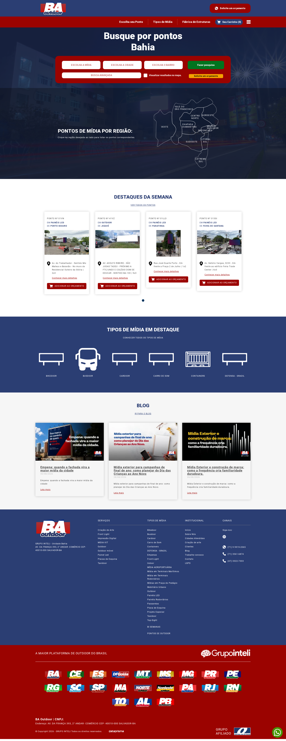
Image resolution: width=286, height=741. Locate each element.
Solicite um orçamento (232, 8)
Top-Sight (152, 620)
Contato (189, 559)
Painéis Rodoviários (157, 599)
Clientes (189, 546)
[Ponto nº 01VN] (67, 243)
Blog (187, 551)
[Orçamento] (229, 22)
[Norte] (143, 688)
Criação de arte (193, 542)
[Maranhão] (120, 688)
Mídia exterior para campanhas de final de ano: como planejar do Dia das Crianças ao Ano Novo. (142, 485)
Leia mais (45, 489)
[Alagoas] (143, 702)
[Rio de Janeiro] (210, 688)
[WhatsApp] (277, 732)
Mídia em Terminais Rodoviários (157, 577)
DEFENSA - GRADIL (157, 551)
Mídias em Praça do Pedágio (162, 583)
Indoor (150, 563)
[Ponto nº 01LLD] (168, 243)
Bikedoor (151, 530)
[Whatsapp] (224, 547)
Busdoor (151, 534)
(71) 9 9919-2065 (237, 547)
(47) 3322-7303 (236, 561)
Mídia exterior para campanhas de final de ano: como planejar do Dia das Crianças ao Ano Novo (142, 471)
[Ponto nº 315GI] (219, 243)
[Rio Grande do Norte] (232, 688)
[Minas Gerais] (188, 674)
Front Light (103, 534)
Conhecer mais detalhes (64, 278)
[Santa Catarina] (76, 688)
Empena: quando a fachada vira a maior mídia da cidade (65, 469)
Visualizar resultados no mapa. (165, 75)
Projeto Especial (155, 612)
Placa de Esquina (156, 608)
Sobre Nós (190, 534)
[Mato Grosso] (143, 674)
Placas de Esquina (107, 559)
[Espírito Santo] (98, 674)
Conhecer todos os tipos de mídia (143, 338)
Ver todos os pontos (143, 205)
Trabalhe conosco (194, 555)
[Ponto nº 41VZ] (117, 243)
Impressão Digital (107, 538)
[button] (143, 300)
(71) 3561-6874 (236, 554)
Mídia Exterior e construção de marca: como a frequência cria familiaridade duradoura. (215, 471)
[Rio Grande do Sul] (53, 688)
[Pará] (188, 688)
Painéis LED (153, 595)
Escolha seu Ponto (131, 21)
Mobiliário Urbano (156, 587)
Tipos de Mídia (162, 21)
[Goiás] (120, 674)
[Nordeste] (165, 688)
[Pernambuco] (232, 674)
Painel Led (103, 555)
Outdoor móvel (105, 551)
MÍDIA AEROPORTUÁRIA (159, 567)
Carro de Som (154, 542)
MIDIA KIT (103, 542)
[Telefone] (224, 554)
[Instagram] (224, 537)
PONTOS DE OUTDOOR (158, 633)
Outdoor (102, 546)
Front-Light (153, 559)
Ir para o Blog (143, 414)
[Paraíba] (165, 702)
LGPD (188, 563)
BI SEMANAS (153, 627)
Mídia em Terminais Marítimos (163, 571)
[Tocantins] (120, 701)
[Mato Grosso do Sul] (165, 674)
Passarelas (153, 604)
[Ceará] (76, 674)
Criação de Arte (106, 530)
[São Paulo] (98, 688)
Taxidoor (102, 563)
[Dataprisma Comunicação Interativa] (116, 731)
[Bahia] (53, 674)
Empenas (152, 555)
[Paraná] (210, 674)
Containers (153, 546)
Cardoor (151, 538)
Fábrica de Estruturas (196, 21)
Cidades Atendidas (195, 538)
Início (188, 530)
